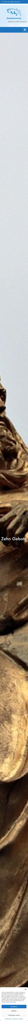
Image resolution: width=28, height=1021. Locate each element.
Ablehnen (14, 1011)
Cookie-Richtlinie (8, 1019)
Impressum (21, 1019)
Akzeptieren (14, 1006)
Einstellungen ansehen (14, 1015)
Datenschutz (15, 1019)
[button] (25, 989)
